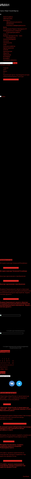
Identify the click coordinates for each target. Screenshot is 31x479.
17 (7, 363)
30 (5, 367)
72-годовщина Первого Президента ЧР (15, 29)
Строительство (7, 43)
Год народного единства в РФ (12, 461)
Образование (7, 55)
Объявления (10, 24)
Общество (6, 53)
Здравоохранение (8, 48)
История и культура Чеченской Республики (13, 263)
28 (1, 367)
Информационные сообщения (12, 30)
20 (13, 363)
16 (5, 363)
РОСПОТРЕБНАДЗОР (9, 39)
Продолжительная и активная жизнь (14, 424)
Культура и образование (11, 79)
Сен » (6, 369)
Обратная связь (7, 18)
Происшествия (7, 51)
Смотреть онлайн (5, 65)
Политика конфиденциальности (15, 25)
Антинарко (6, 58)
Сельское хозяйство (9, 46)
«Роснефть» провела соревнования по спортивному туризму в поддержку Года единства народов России (13, 454)
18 (9, 363)
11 (9, 361)
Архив (5, 27)
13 (13, 361)
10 (7, 361)
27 (13, 365)
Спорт (5, 44)
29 (3, 367)
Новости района (8, 17)
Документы (6, 20)
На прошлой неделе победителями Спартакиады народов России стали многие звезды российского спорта (15, 417)
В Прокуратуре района (13, 32)
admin (3, 96)
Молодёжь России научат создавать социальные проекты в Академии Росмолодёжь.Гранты (15, 436)
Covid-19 (5, 34)
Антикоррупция (10, 37)
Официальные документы (14, 22)
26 (11, 365)
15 (3, 363)
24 (7, 365)
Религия (5, 49)
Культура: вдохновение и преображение (13, 276)
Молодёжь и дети (8, 441)
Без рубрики (7, 404)
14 (1, 363)
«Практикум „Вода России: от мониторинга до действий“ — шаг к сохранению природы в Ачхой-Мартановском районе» (14, 397)
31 (7, 367)
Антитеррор (6, 56)
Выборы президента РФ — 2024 (12, 36)
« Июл (2, 369)
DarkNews (26, 476)
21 (1, 365)
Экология (6, 41)
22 (3, 365)
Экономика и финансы (10, 60)
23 (5, 365)
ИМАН (4, 5)
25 (9, 365)
